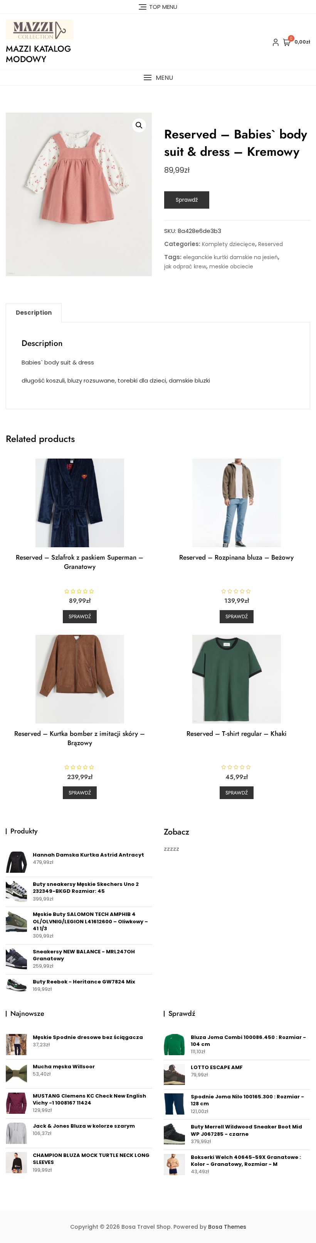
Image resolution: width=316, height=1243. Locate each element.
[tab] (34, 312)
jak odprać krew (185, 266)
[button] (158, 77)
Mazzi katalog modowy (38, 53)
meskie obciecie (231, 266)
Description (34, 313)
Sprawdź (187, 200)
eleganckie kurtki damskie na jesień (230, 257)
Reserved (270, 244)
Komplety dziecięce (228, 244)
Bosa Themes (227, 1227)
